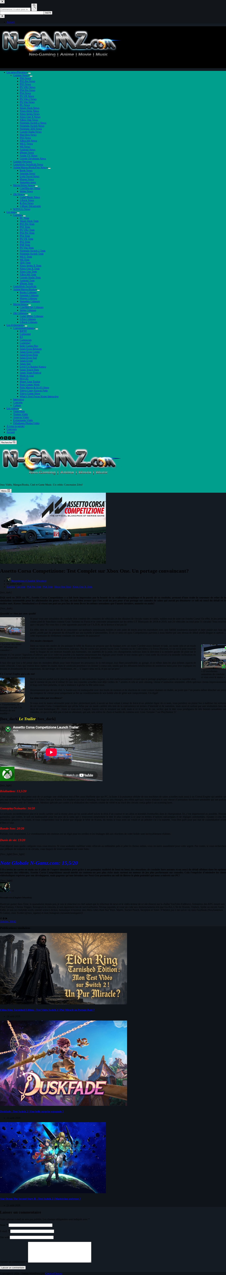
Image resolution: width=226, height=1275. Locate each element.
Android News (27, 149)
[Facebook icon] (1, 918)
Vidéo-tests (19, 411)
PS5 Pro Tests (27, 224)
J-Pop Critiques (28, 319)
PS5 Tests (25, 227)
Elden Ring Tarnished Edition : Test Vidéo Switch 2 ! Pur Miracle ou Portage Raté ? (47, 1010)
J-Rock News (27, 200)
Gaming (17, 215)
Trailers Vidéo (20, 414)
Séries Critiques (28, 310)
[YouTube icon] (6, 918)
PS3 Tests (25, 241)
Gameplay (25, 343)
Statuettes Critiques (30, 301)
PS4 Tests (25, 235)
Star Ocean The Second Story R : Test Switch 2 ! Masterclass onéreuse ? (40, 1198)
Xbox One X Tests (30, 268)
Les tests (11, 212)
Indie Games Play (29, 345)
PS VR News (27, 96)
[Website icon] (4, 918)
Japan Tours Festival (30, 372)
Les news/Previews (17, 72)
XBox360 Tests (28, 274)
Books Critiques (28, 292)
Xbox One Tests (28, 271)
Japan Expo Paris (29, 354)
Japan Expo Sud (28, 357)
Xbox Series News (30, 114)
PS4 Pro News (27, 90)
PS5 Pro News (27, 81)
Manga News (27, 179)
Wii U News (26, 143)
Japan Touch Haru (29, 369)
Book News (26, 170)
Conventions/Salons (23, 328)
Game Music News (30, 197)
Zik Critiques (20, 313)
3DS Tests (25, 262)
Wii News (25, 146)
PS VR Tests (26, 238)
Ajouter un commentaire (13, 1261)
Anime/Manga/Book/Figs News (30, 167)
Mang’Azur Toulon (30, 381)
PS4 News (25, 93)
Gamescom (26, 340)
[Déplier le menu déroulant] (29, 73)
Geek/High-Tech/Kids (24, 286)
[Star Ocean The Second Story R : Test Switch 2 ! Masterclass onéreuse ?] (53, 1192)
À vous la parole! (16, 426)
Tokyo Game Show (30, 393)
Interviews (18, 399)
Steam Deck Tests (29, 221)
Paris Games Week (30, 384)
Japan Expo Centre (30, 351)
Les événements (15, 325)
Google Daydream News (33, 158)
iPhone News (27, 152)
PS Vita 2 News (28, 99)
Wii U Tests (26, 256)
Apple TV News (28, 155)
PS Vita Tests (27, 247)
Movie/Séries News (23, 185)
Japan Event (26, 360)
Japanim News (27, 173)
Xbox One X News (30, 116)
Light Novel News (29, 176)
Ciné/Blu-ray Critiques (32, 307)
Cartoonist (25, 334)
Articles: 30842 (8, 921)
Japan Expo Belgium (31, 348)
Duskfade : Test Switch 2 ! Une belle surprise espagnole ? (32, 1111)
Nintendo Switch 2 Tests (32, 250)
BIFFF (23, 331)
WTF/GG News (21, 209)
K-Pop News (27, 203)
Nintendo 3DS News (31, 128)
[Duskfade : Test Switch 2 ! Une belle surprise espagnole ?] (63, 1105)
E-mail (5, 1231)
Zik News (18, 194)
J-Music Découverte (30, 206)
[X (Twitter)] (6, 438)
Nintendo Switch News (32, 125)
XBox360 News (28, 140)
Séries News (26, 191)
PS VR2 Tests (27, 229)
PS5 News (25, 84)
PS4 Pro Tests (27, 232)
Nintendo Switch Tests (32, 253)
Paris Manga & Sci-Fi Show (34, 387)
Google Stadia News (31, 131)
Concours (12, 429)
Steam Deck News (29, 108)
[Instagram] (10, 438)
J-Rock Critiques (28, 322)
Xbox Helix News (29, 111)
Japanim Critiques (29, 295)
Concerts (18, 402)
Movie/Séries (20, 304)
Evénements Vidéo (23, 420)
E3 (21, 337)
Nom (4, 1225)
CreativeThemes (53, 1273)
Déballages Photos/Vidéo (26, 423)
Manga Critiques (28, 298)
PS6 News (25, 78)
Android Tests (27, 280)
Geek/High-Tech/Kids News (28, 164)
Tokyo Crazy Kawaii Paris (34, 390)
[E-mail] (13, 438)
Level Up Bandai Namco (33, 366)
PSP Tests (25, 244)
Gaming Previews (22, 161)
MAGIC (24, 378)
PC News (25, 105)
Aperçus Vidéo (21, 417)
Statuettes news (28, 182)
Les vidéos (12, 408)
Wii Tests (24, 259)
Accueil (11, 432)
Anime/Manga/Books (24, 289)
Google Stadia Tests (30, 277)
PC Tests (24, 218)
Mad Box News (28, 134)
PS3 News (25, 137)
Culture (17, 405)
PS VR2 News (27, 87)
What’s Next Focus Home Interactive (39, 396)
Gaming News (20, 75)
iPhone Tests (26, 283)
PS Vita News (27, 102)
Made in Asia (27, 375)
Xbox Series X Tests (30, 265)
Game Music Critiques (31, 316)
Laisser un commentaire (12, 1267)
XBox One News (29, 119)
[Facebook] (2, 438)
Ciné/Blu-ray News (30, 188)
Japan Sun (25, 363)
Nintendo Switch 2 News (33, 122)
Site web (4, 1237)
